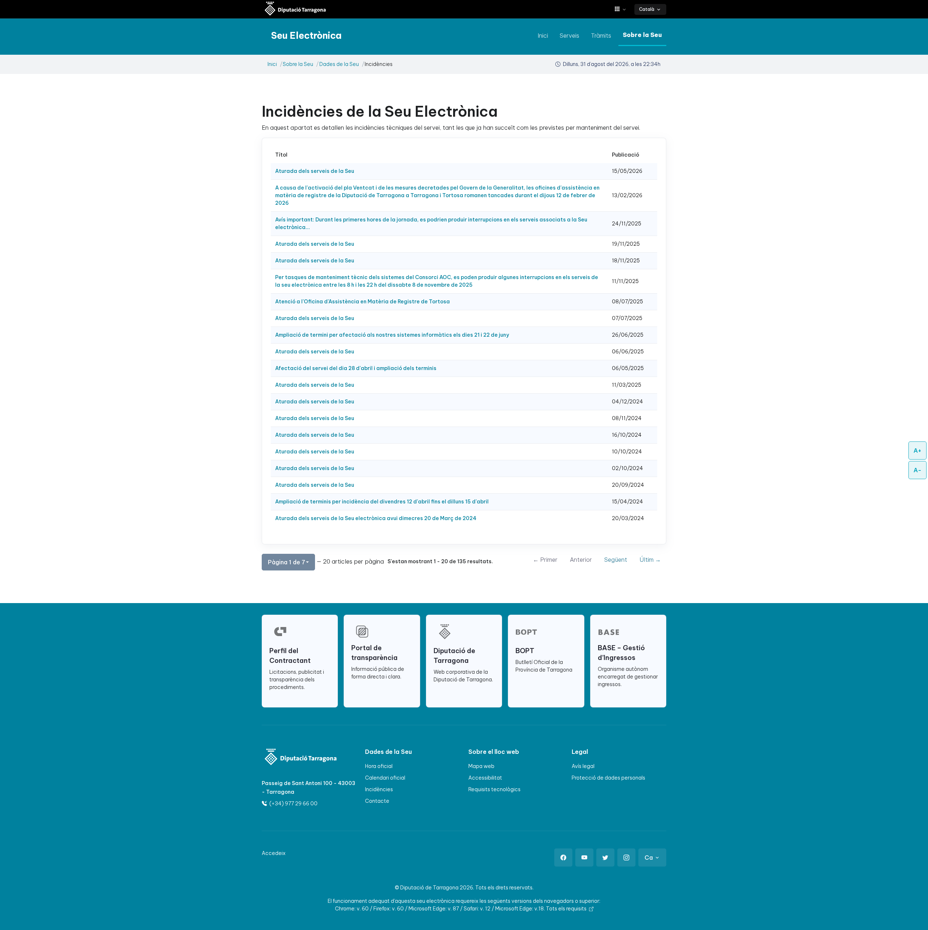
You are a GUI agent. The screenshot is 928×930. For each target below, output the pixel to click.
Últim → (650, 559)
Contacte (377, 801)
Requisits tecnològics (494, 789)
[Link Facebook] (563, 857)
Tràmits (601, 35)
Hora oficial (379, 766)
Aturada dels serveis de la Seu (314, 171)
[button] (622, 9)
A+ (917, 450)
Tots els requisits (567, 908)
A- (917, 470)
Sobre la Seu (642, 34)
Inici (543, 35)
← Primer (545, 559)
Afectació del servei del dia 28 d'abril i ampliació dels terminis (355, 368)
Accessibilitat (485, 778)
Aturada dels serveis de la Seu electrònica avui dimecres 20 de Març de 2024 (375, 518)
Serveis (569, 35)
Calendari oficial (385, 778)
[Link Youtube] (584, 857)
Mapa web (481, 766)
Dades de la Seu (339, 64)
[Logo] (296, 757)
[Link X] (605, 857)
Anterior (581, 559)
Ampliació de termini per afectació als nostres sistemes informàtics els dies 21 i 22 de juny (392, 335)
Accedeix (274, 853)
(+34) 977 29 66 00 (293, 803)
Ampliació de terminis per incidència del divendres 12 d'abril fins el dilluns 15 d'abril (382, 501)
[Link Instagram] (626, 857)
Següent (615, 559)
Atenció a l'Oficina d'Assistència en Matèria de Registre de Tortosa (362, 301)
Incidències (379, 789)
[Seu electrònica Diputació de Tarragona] (295, 9)
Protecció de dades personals (608, 778)
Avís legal (583, 766)
